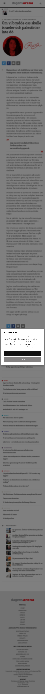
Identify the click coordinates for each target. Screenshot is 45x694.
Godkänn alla (22, 353)
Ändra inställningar (22, 360)
